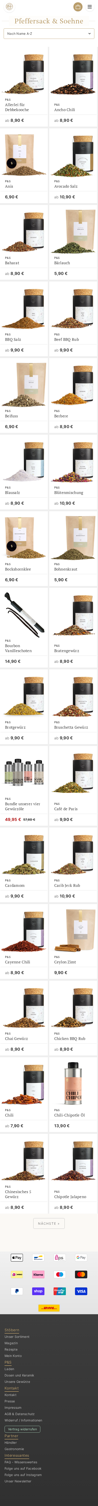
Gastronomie (14, 1449)
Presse (10, 1401)
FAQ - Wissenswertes (21, 1462)
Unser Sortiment (17, 1337)
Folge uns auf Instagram (23, 1475)
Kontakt (10, 1395)
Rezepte (11, 1349)
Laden (9, 1369)
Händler (11, 1442)
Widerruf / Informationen (23, 1420)
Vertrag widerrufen (22, 1429)
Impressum (13, 1407)
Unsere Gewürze (17, 1382)
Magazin (11, 1343)
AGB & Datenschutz (20, 1414)
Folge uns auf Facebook (23, 1468)
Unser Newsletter (18, 1481)
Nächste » (49, 1223)
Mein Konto (13, 1356)
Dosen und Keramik (19, 1375)
